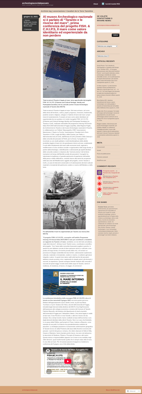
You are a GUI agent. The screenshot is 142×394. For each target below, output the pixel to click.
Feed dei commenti (102, 157)
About (95, 4)
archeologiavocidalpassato (35, 3)
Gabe (104, 193)
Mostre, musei (28, 26)
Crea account (101, 147)
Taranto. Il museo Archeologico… (110, 193)
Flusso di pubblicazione (103, 153)
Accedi (99, 150)
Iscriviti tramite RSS (112, 4)
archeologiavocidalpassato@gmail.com (108, 25)
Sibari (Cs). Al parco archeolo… (111, 182)
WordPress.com (101, 160)
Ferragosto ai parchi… (109, 171)
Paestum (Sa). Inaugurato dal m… (110, 176)
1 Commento (27, 29)
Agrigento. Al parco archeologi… (111, 188)
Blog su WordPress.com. (113, 390)
